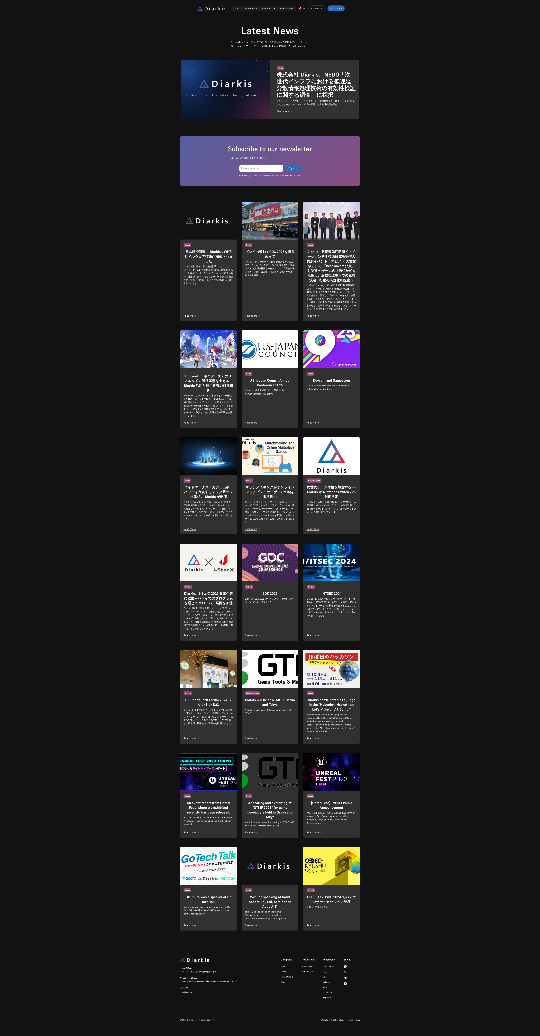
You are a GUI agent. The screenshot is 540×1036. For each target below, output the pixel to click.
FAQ (324, 971)
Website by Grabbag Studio (333, 1020)
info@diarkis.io (186, 992)
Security (326, 987)
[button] (250, 8)
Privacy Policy (354, 1020)
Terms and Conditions (293, 175)
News (325, 977)
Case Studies (328, 966)
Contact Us (316, 8)
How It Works (286, 8)
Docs (283, 982)
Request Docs (329, 997)
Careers (284, 971)
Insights (326, 982)
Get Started (336, 8)
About (236, 8)
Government (307, 966)
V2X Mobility (307, 971)
